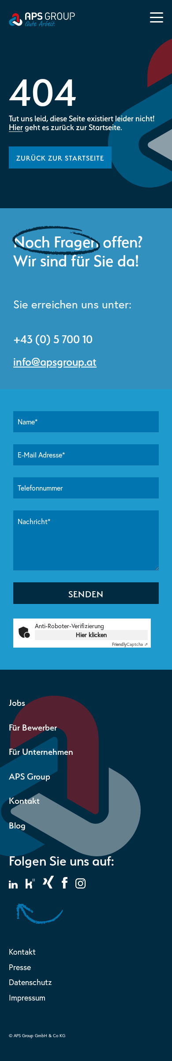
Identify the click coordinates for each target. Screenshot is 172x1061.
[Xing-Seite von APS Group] (48, 885)
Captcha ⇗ (130, 644)
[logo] (42, 24)
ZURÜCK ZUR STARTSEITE (60, 157)
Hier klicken (91, 635)
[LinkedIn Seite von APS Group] (13, 885)
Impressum (27, 998)
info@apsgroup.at (55, 360)
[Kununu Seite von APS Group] (30, 885)
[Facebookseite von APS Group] (64, 885)
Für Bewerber (33, 726)
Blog (17, 824)
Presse (20, 967)
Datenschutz (30, 982)
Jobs (17, 701)
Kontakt (24, 799)
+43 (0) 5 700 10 (53, 337)
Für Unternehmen (41, 750)
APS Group (29, 775)
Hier (16, 126)
